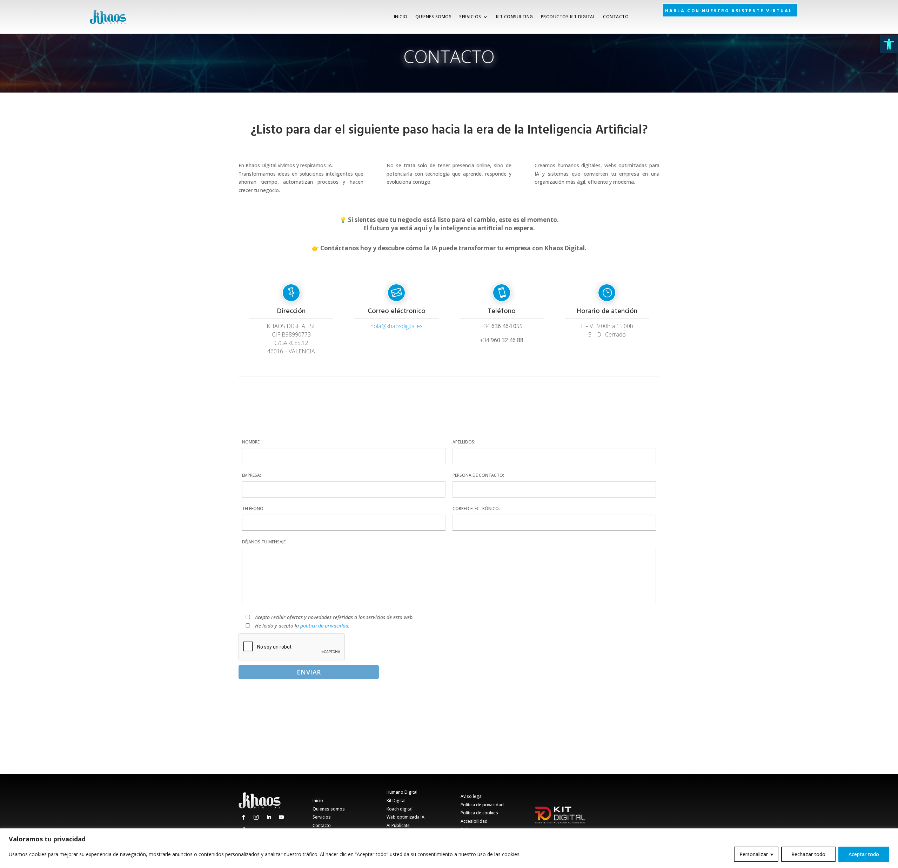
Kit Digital (396, 800)
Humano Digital (402, 792)
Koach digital (400, 809)
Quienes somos (433, 17)
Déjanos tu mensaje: (264, 542)
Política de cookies (479, 813)
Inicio (401, 17)
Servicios (470, 17)
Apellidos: (464, 442)
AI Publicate (398, 825)
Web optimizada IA (405, 817)
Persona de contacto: (478, 475)
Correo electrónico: (476, 508)
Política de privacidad (482, 805)
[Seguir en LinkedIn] (269, 817)
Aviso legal (472, 796)
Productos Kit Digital (568, 17)
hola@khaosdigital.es (396, 326)
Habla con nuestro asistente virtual (728, 11)
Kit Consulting (514, 17)
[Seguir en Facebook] (243, 817)
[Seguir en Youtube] (281, 817)
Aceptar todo (864, 854)
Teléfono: (253, 508)
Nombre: (251, 442)
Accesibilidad (474, 821)
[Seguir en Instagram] (256, 817)
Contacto (616, 17)
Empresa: (251, 475)
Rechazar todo (808, 854)
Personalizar (753, 854)
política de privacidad (324, 625)
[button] (889, 44)
